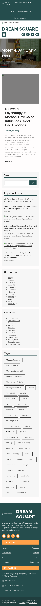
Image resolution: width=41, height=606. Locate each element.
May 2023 (11, 330)
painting (11, 297)
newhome (10, 476)
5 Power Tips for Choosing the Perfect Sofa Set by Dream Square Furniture (20, 207)
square (9, 481)
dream (25, 415)
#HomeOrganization (14, 377)
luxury (9, 470)
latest (27, 454)
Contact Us (6, 562)
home (9, 443)
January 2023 (13, 340)
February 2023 (13, 337)
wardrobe (11, 304)
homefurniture (24, 443)
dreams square (12, 426)
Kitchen (10, 292)
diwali (22, 410)
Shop (4, 557)
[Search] (33, 182)
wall (9, 301)
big (8, 404)
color (10, 280)
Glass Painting (12, 437)
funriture (11, 287)
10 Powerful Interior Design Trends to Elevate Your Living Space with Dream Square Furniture (18, 255)
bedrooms (11, 399)
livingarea (10, 465)
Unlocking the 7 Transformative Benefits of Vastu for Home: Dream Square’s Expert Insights (20, 228)
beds (24, 399)
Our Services (6, 553)
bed (9, 278)
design (9, 410)
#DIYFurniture (12, 366)
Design (10, 285)
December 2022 (14, 342)
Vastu (10, 299)
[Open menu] (4, 34)
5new (31, 388)
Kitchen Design (12, 454)
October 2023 (13, 318)
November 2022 (14, 344)
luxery (24, 465)
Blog (37, 557)
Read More (8, 162)
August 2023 (12, 323)
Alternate (10, 393)
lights (20, 459)
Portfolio (36, 553)
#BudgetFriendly (13, 360)
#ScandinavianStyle (14, 382)
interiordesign (25, 448)
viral (22, 487)
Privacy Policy (34, 562)
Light (10, 294)
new (21, 470)
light (8, 459)
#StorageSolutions (14, 388)
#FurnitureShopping (14, 371)
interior (9, 448)
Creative (11, 282)
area (23, 393)
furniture (10, 432)
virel (8, 492)
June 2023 (11, 328)
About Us (35, 548)
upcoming (24, 481)
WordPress (33, 603)
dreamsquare (12, 421)
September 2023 (14, 321)
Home (4, 548)
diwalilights (11, 415)
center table (21, 404)
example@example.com (14, 585)
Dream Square (20, 29)
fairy (27, 426)
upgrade (10, 487)
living (31, 459)
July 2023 (11, 325)
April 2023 (11, 333)
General (11, 290)
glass (23, 432)
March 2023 (12, 335)
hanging (28, 437)
